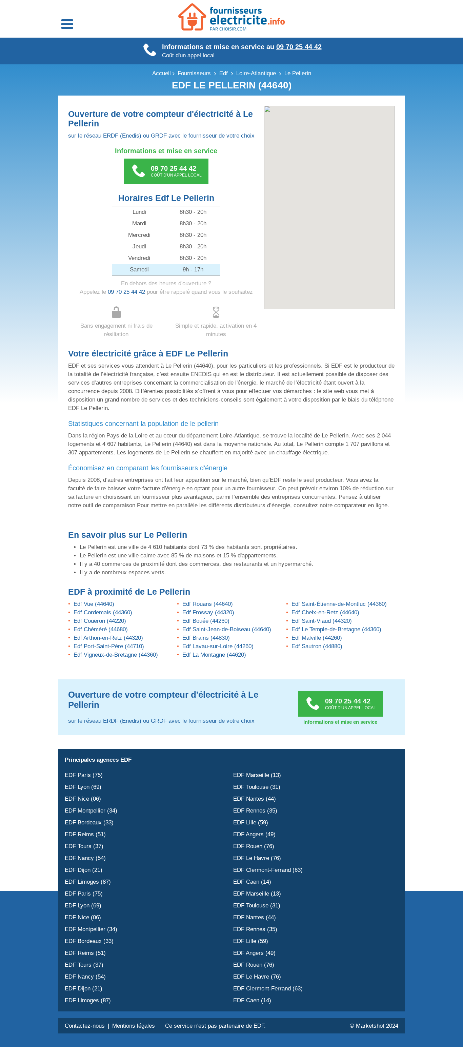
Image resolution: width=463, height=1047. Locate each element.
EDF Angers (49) (254, 834)
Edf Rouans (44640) (207, 604)
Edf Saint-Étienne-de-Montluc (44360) (339, 604)
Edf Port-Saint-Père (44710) (109, 646)
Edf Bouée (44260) (205, 621)
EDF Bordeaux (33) (89, 822)
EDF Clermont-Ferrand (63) (268, 870)
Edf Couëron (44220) (100, 621)
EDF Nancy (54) (85, 858)
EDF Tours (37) (84, 846)
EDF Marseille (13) (257, 775)
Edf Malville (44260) (316, 638)
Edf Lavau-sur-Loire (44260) (218, 646)
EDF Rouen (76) (253, 846)
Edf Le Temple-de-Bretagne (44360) (336, 629)
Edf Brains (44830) (206, 638)
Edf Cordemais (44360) (103, 612)
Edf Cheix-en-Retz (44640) (325, 612)
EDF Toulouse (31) (256, 787)
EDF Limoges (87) (88, 882)
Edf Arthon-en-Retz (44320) (108, 638)
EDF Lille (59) (250, 822)
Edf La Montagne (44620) (214, 655)
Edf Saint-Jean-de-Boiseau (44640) (226, 629)
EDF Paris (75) (84, 775)
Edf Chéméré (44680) (101, 629)
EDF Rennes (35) (255, 810)
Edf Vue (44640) (94, 604)
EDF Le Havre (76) (257, 858)
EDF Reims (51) (85, 834)
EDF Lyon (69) (83, 787)
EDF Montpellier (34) (91, 810)
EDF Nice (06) (83, 799)
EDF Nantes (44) (254, 799)
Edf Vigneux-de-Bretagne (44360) (116, 655)
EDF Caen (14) (252, 882)
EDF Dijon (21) (83, 870)
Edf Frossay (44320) (208, 612)
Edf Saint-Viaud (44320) (321, 621)
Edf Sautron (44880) (316, 646)
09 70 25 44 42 (299, 46)
